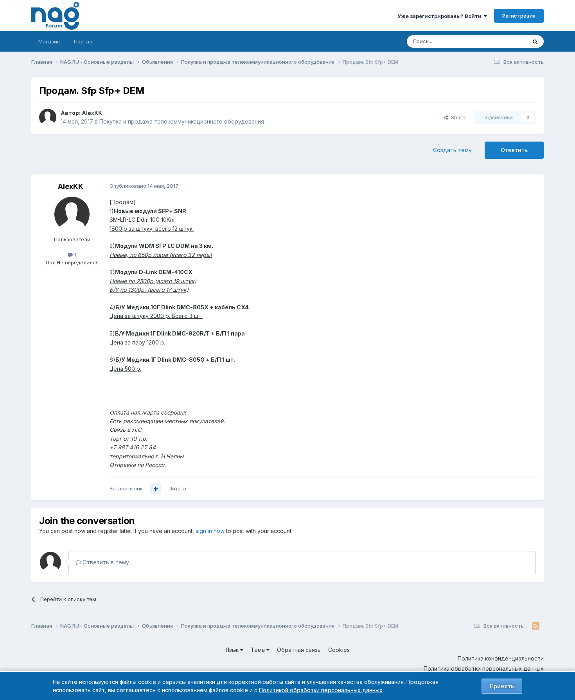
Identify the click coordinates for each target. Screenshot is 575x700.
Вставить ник (126, 488)
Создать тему (452, 150)
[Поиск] (535, 41)
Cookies (339, 649)
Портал (83, 41)
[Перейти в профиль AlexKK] (47, 117)
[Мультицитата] (155, 488)
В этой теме (502, 41)
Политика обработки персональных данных (484, 668)
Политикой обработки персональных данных (321, 690)
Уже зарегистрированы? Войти (440, 16)
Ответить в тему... (107, 562)
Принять (502, 686)
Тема (258, 649)
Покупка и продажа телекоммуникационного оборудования (181, 121)
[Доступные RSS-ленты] (536, 626)
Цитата (177, 488)
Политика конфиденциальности (501, 658)
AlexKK (92, 112)
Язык (233, 649)
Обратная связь (299, 649)
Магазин (49, 41)
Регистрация (518, 16)
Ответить (514, 150)
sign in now (210, 531)
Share (456, 117)
